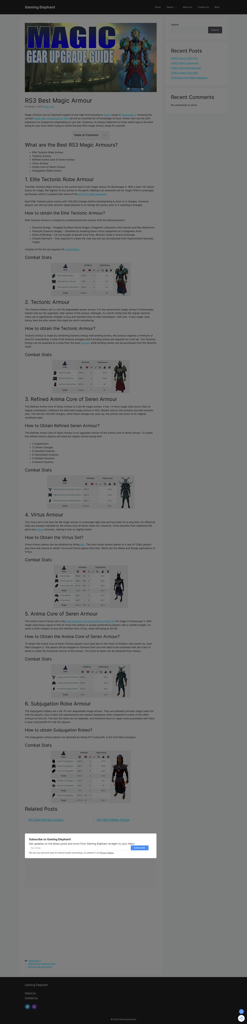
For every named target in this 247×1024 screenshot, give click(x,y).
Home (158, 7)
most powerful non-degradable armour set (90, 621)
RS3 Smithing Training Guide (41, 963)
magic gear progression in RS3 (51, 118)
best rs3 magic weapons (92, 194)
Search (175, 24)
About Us (187, 7)
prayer (40, 529)
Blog (217, 7)
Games (170, 7)
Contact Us (203, 7)
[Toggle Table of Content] (103, 135)
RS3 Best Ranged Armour (46, 819)
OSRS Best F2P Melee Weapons (189, 77)
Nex (82, 544)
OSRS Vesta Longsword (184, 63)
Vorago (85, 342)
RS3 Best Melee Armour (113, 819)
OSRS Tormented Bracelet (186, 68)
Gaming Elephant (40, 7)
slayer (107, 114)
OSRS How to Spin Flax (184, 58)
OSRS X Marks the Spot (184, 72)
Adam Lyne (48, 106)
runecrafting (72, 249)
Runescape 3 (128, 114)
